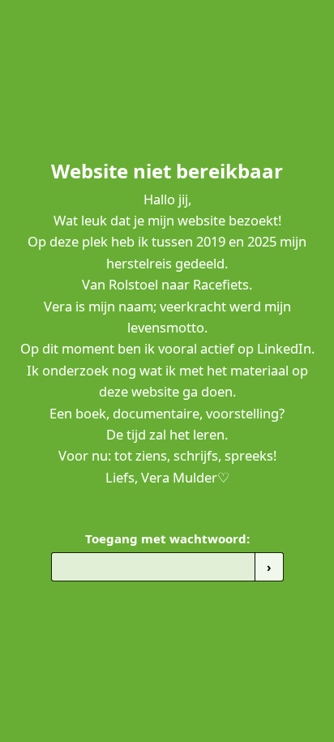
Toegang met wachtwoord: (167, 538)
